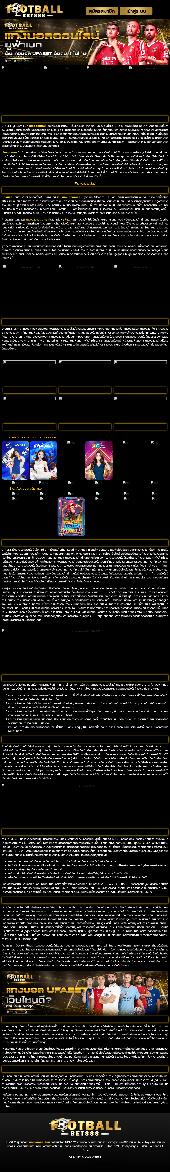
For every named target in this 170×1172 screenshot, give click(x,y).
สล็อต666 (99, 1164)
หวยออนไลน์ (54, 1164)
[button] (4, 460)
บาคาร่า (67, 1164)
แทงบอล (30, 126)
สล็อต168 (86, 1164)
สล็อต (76, 1164)
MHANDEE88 (115, 1164)
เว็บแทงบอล (9, 152)
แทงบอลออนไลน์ (39, 1142)
